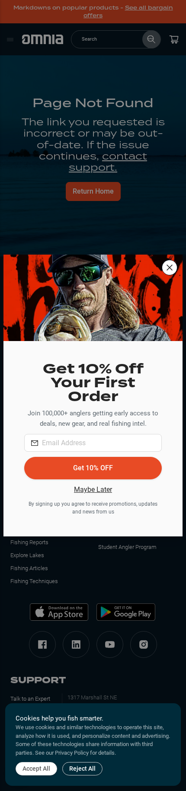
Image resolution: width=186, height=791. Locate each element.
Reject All (82, 768)
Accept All (36, 768)
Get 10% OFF (93, 468)
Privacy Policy (72, 753)
